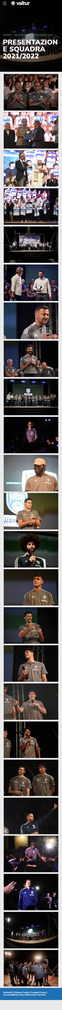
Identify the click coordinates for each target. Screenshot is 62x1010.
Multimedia (22, 35)
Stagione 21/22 (43, 35)
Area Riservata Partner (33, 994)
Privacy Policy (21, 992)
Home (7, 35)
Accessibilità (10, 994)
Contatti (7, 992)
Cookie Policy (38, 992)
